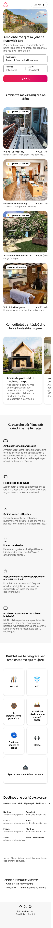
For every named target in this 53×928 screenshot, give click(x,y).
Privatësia (20, 914)
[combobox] (25, 60)
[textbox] (14, 70)
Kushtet (31, 914)
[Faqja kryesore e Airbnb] (5, 4)
